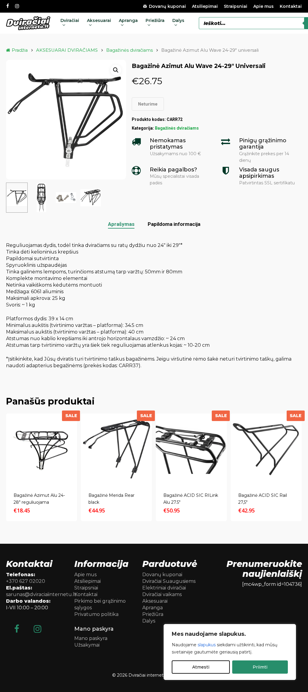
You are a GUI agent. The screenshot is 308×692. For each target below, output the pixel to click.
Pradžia (20, 50)
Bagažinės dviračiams (129, 50)
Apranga (152, 607)
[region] (230, 652)
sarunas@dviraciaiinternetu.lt (41, 594)
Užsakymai (87, 645)
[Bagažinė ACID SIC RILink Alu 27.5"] (191, 449)
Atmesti (200, 667)
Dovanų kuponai (162, 574)
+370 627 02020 (25, 581)
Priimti (260, 667)
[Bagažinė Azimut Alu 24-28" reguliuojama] (41, 449)
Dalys (148, 621)
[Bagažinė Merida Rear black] (116, 449)
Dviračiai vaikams (162, 594)
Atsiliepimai (87, 581)
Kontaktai (85, 594)
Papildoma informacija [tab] (174, 224)
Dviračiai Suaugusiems (169, 581)
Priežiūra (152, 614)
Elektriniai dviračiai (164, 588)
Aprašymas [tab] (121, 224)
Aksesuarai (155, 601)
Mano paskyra (90, 638)
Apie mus (85, 574)
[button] (115, 70)
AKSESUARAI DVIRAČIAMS (67, 50)
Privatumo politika (96, 614)
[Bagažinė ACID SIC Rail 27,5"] (266, 449)
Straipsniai (86, 588)
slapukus (207, 644)
